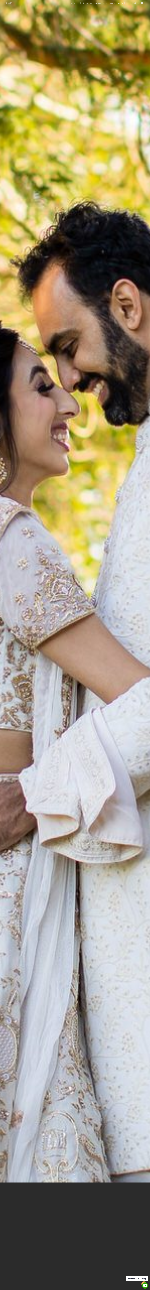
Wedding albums (109, 3)
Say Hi (79, 3)
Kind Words (121, 3)
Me (91, 3)
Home (72, 3)
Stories (85, 3)
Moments (97, 3)
